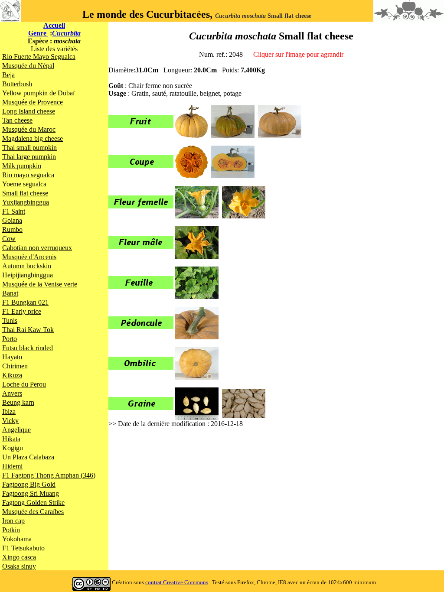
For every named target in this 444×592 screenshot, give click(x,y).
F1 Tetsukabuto (23, 548)
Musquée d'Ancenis (29, 256)
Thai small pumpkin (29, 147)
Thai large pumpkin (29, 156)
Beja (8, 74)
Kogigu (12, 448)
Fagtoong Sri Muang (30, 493)
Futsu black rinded (27, 347)
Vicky (10, 420)
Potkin (11, 529)
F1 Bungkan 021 (25, 302)
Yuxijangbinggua (25, 202)
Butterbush (17, 84)
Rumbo (12, 229)
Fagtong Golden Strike (33, 502)
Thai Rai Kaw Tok (28, 329)
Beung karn (18, 402)
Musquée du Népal (28, 65)
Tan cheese (17, 120)
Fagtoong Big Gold (29, 484)
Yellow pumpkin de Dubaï (38, 93)
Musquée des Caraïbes (33, 511)
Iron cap (13, 520)
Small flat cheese (25, 193)
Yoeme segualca (24, 184)
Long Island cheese (28, 111)
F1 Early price (21, 311)
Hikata (11, 438)
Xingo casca (19, 557)
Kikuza (12, 375)
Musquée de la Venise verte (39, 284)
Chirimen (15, 366)
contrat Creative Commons (176, 582)
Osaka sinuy (19, 566)
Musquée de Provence (32, 102)
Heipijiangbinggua (27, 275)
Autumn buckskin (26, 266)
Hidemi (12, 466)
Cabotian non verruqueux (37, 247)
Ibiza (9, 411)
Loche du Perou (24, 384)
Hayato (12, 357)
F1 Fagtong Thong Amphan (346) (48, 475)
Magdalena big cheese (32, 138)
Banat (10, 293)
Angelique (16, 429)
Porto (9, 338)
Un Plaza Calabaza (28, 457)
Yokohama (17, 539)
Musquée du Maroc (29, 129)
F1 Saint (13, 211)
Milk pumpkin (21, 165)
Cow (9, 238)
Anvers (12, 393)
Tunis (9, 320)
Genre (38, 33)
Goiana (12, 220)
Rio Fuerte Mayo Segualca (38, 56)
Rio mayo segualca (28, 175)
